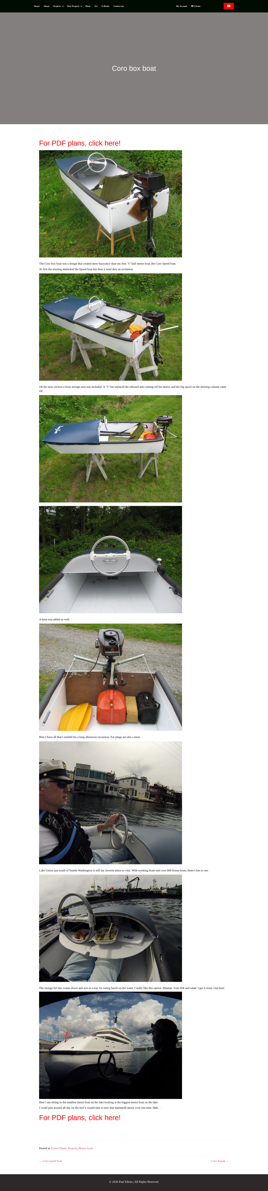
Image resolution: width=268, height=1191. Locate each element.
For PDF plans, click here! (80, 143)
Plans (87, 6)
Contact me (118, 6)
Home (37, 6)
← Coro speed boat (50, 1161)
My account (181, 6)
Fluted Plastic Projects (64, 1148)
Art (96, 6)
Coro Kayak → (220, 1161)
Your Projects (73, 6)
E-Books (105, 6)
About (46, 6)
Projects (57, 6)
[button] (63, 6)
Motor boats (86, 1148)
